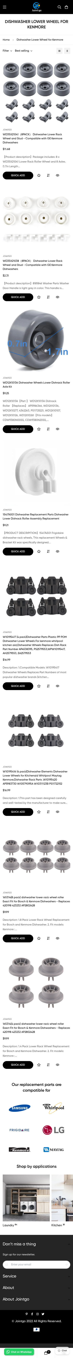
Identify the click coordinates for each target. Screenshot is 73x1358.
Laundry (10, 1225)
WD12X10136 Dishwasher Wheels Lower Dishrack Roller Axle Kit (36, 384)
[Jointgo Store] (37, 7)
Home (6, 40)
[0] (46, 1353)
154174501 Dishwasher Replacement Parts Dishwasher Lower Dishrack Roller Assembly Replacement (35, 516)
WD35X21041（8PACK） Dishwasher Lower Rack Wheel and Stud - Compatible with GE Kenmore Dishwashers (32, 138)
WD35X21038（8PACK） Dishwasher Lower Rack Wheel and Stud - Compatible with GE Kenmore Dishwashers (32, 265)
